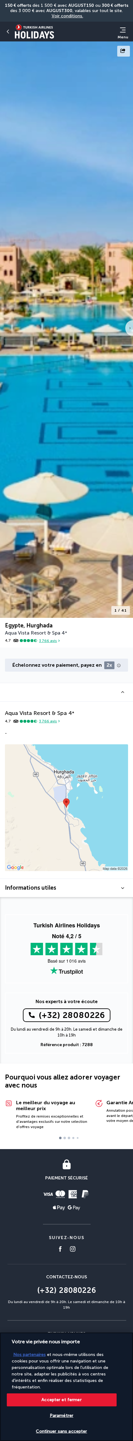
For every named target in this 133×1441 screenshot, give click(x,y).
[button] (66, 692)
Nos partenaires (29, 1354)
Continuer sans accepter (61, 1431)
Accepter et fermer (61, 1399)
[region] (66, 1386)
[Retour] (8, 31)
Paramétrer (61, 1415)
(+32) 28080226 (72, 1015)
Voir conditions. (67, 16)
